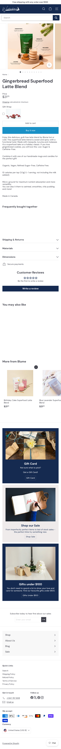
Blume (21, 361)
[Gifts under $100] (30, 563)
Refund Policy (8, 677)
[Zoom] (49, 65)
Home (4, 75)
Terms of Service (9, 681)
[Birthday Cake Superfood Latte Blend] (20, 388)
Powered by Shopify (10, 743)
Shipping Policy (8, 674)
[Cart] (50, 9)
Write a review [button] (30, 288)
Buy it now (30, 130)
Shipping (5, 102)
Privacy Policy (8, 684)
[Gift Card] (30, 445)
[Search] (56, 17)
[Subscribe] (43, 619)
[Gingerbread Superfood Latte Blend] (30, 220)
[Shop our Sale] (30, 504)
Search (5, 670)
